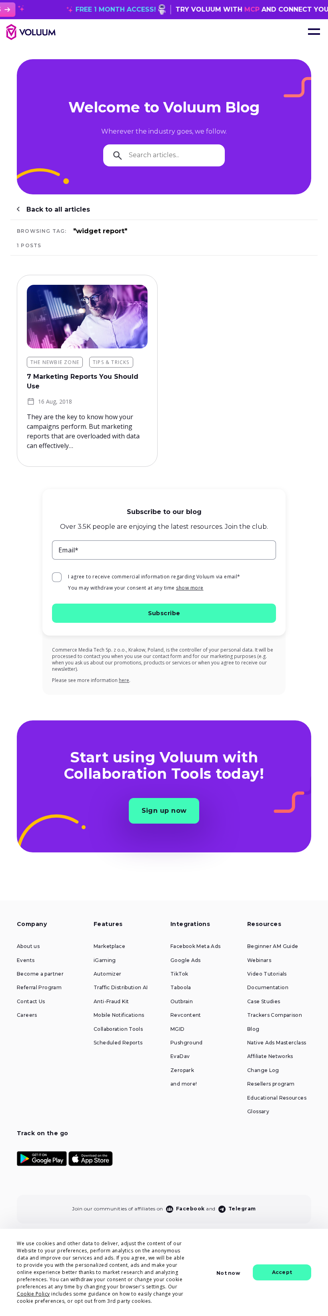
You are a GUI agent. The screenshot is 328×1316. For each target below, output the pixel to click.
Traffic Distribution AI (121, 987)
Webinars (259, 960)
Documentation (267, 987)
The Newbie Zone (54, 362)
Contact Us (31, 1001)
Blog (253, 1029)
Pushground (186, 1043)
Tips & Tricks (111, 362)
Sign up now (164, 810)
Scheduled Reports (118, 1043)
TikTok (179, 974)
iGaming (105, 960)
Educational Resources (276, 1098)
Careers (27, 1015)
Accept (282, 1272)
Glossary (258, 1111)
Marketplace (109, 946)
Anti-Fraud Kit (111, 1001)
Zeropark (182, 1070)
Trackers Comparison (274, 1015)
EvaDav (180, 1056)
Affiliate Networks (270, 1056)
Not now (228, 1273)
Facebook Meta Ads (195, 946)
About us (28, 946)
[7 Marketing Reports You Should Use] (87, 316)
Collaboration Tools (118, 1029)
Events (25, 960)
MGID (177, 1029)
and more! (183, 1084)
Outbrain (181, 1001)
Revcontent (185, 1015)
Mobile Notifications (119, 1015)
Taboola (180, 987)
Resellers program (270, 1084)
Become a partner (40, 974)
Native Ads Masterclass (276, 1043)
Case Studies (263, 1001)
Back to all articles (58, 209)
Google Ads (185, 960)
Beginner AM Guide (272, 946)
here (124, 680)
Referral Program (39, 987)
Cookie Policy (33, 1293)
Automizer (107, 974)
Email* (68, 550)
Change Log (263, 1070)
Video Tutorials (267, 974)
